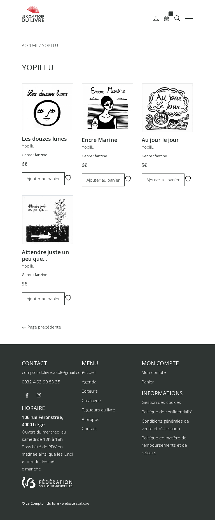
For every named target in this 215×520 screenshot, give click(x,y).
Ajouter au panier (43, 178)
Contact (89, 428)
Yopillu (28, 146)
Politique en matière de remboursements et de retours (164, 445)
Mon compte (154, 372)
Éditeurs (90, 391)
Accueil (30, 45)
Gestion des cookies (161, 402)
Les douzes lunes (44, 138)
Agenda (89, 382)
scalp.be (82, 503)
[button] (177, 18)
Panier (148, 382)
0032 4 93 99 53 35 (41, 382)
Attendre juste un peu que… (45, 256)
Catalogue (91, 400)
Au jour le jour (160, 140)
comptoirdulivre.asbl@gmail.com (53, 372)
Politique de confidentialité (167, 412)
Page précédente (43, 327)
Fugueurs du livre (98, 410)
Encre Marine (99, 140)
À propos (90, 419)
